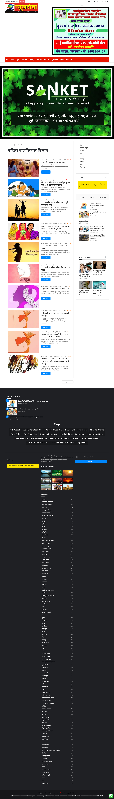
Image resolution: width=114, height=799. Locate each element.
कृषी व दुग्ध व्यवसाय (46, 543)
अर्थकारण (44, 507)
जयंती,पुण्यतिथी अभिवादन (48, 595)
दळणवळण (44, 609)
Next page (66, 382)
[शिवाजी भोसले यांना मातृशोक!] (57, 480)
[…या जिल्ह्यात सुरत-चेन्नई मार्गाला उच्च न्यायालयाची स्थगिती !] (68, 487)
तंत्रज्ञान (43, 607)
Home (10, 145)
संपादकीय (39, 59)
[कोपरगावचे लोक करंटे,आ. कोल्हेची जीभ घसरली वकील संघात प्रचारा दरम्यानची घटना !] (84, 229)
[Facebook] (91, 1)
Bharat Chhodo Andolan (76, 430)
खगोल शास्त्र (45, 573)
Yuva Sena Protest (90, 438)
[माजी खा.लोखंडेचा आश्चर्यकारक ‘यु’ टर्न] (84, 214)
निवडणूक (46, 59)
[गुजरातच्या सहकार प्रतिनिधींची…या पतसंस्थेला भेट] (57, 473)
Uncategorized (47, 549)
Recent (92, 197)
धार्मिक (43, 623)
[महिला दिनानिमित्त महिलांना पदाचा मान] (23, 296)
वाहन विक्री (44, 722)
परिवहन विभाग (45, 651)
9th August (15, 430)
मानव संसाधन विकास (47, 700)
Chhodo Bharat (97, 430)
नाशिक (43, 631)
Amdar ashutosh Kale (33, 430)
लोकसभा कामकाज (46, 709)
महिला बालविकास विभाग (48, 698)
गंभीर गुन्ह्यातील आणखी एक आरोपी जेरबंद (99, 271)
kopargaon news (95, 434)
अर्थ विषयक (46, 551)
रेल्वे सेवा (44, 706)
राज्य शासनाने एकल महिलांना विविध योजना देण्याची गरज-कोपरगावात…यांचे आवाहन (55, 361)
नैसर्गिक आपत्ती (45, 642)
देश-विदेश (24, 59)
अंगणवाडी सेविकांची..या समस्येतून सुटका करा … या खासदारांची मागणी (55, 183)
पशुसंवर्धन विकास (46, 656)
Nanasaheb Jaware (47, 160)
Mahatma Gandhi (39, 438)
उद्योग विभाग (45, 532)
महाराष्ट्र (31, 59)
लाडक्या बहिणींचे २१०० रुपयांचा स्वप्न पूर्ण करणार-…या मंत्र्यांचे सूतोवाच (55, 227)
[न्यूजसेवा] (21, 8)
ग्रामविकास (44, 582)
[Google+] (89, 1)
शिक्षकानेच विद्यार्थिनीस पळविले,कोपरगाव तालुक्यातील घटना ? (97, 205)
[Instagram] (99, 1)
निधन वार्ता (69, 59)
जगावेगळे (44, 593)
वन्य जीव (44, 714)
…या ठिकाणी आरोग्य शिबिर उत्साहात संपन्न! (84, 275)
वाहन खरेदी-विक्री (46, 720)
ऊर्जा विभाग (45, 535)
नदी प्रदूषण (44, 629)
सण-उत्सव (44, 758)
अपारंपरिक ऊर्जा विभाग (47, 502)
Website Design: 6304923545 (68, 793)
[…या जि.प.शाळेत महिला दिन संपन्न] (23, 168)
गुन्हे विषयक (55, 59)
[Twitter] (94, 1)
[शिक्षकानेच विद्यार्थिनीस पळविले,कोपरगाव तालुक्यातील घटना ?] (84, 206)
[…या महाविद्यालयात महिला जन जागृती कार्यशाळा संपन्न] (23, 210)
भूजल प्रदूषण (45, 676)
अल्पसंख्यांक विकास (46, 510)
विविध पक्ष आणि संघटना (47, 731)
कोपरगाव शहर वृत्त (46, 568)
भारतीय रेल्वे (45, 673)
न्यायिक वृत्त (44, 645)
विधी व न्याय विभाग (46, 728)
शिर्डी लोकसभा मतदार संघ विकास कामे (51, 750)
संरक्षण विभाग (45, 764)
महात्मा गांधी (82, 442)
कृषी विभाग (46, 560)
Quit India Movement (59, 438)
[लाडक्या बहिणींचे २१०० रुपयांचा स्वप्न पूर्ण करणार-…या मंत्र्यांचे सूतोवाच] (23, 231)
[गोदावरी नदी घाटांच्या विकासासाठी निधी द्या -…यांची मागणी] (46, 473)
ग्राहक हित (44, 584)
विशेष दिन (44, 734)
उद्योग (43, 526)
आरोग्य (62, 59)
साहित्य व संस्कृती (46, 775)
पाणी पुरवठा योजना (46, 659)
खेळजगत (44, 576)
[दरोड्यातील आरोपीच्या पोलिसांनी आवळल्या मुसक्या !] (85, 285)
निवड (43, 637)
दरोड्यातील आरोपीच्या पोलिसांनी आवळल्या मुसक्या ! (84, 292)
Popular (81, 197)
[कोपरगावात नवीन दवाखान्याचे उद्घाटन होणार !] (99, 285)
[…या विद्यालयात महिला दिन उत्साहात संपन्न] (23, 252)
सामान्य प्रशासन (45, 772)
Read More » (46, 172)
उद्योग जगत (44, 529)
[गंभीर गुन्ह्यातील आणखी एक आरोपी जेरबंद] (99, 265)
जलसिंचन (44, 604)
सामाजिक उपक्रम (46, 769)
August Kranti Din (54, 430)
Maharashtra (22, 438)
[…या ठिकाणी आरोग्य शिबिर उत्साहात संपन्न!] (85, 267)
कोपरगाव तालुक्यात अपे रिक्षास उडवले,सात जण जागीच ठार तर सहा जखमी (97, 236)
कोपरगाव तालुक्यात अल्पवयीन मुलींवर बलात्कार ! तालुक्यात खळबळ (26, 417)
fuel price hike (30, 434)
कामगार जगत (46, 557)
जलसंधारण (44, 598)
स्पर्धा (43, 780)
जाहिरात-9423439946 (80, 6)
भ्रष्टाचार (44, 678)
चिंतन (43, 587)
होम (7, 59)
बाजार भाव (44, 670)
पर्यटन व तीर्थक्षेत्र (46, 653)
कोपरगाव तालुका (15, 59)
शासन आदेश (45, 747)
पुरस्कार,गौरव (45, 667)
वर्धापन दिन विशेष (46, 717)
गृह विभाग (44, 579)
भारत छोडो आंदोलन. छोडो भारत (63, 442)
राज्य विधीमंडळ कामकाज (48, 703)
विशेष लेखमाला (45, 736)
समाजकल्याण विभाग (47, 761)
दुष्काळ (43, 618)
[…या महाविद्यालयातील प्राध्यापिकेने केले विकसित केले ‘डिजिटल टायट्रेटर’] (68, 473)
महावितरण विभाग (46, 692)
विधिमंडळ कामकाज (46, 725)
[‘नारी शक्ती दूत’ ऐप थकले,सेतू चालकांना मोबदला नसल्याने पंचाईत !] (23, 342)
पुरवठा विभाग (45, 665)
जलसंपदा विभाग (46, 601)
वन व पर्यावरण (45, 711)
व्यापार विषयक (45, 745)
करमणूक (44, 538)
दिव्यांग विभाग (45, 615)
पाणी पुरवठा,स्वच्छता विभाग (48, 662)
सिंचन (43, 778)
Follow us (10, 460)
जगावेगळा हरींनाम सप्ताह (48, 590)
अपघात (44, 499)
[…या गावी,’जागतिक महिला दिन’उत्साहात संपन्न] (23, 273)
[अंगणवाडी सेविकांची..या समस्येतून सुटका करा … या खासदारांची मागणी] (23, 188)
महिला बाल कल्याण (46, 695)
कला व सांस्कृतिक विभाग (48, 540)
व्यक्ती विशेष (45, 739)
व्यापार (43, 742)
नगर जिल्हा (44, 626)
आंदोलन (44, 518)
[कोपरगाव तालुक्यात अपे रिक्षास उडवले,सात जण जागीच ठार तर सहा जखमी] (84, 237)
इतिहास (44, 524)
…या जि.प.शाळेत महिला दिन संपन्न (53, 162)
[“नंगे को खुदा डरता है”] (57, 487)
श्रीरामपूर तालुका (46, 756)
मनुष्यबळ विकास (46, 681)
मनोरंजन (44, 684)
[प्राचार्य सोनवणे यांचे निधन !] (68, 480)
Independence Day (48, 434)
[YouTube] (97, 1)
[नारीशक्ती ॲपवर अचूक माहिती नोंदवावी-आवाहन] (23, 319)
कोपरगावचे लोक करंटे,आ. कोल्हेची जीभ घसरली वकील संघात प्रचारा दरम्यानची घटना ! (97, 228)
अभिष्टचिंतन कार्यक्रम (47, 504)
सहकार (43, 767)
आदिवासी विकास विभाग (47, 515)
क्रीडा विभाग (45, 571)
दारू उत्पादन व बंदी (46, 612)
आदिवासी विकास (46, 513)
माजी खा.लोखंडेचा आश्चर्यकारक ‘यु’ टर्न (28, 409)
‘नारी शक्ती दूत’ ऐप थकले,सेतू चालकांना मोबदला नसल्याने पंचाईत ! (55, 335)
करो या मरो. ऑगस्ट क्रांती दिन (38, 442)
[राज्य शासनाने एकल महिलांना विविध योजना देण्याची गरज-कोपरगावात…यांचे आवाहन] (23, 364)
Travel (75, 438)
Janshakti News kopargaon (72, 434)
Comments (102, 197)
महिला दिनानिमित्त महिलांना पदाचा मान (55, 288)
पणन (43, 648)
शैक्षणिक (44, 753)
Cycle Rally (15, 434)
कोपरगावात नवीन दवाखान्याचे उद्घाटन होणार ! (98, 292)
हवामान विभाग (45, 783)
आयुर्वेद (43, 521)
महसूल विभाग (45, 687)
